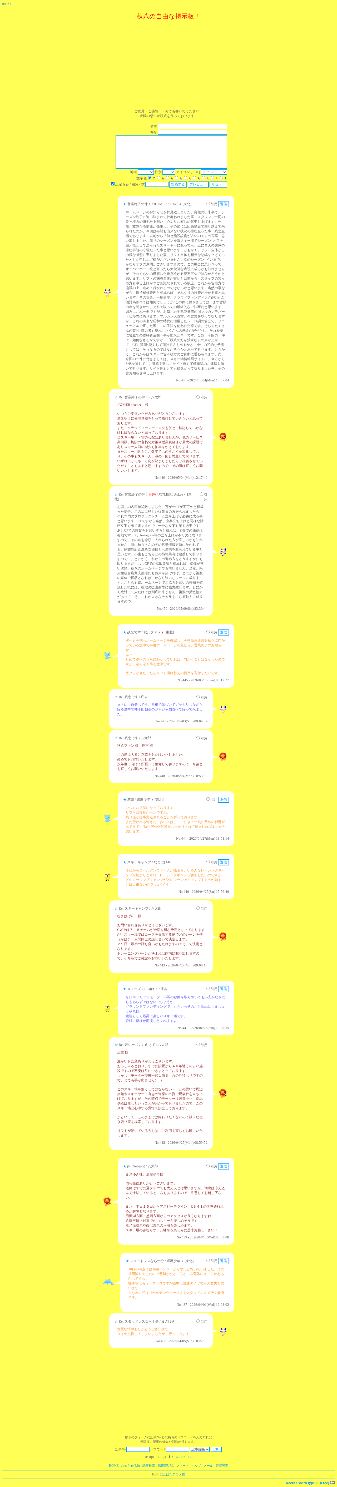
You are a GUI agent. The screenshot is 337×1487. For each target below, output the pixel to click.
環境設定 (222, 1466)
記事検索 (148, 1466)
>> (190, 1457)
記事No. (120, 1449)
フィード (182, 1466)
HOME (113, 1466)
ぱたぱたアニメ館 (172, 1474)
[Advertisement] (168, 63)
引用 (214, 204)
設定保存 (122, 184)
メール (208, 1466)
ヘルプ (196, 1466)
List (195, 172)
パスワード (158, 1449)
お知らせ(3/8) (130, 1466)
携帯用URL (166, 1466)
